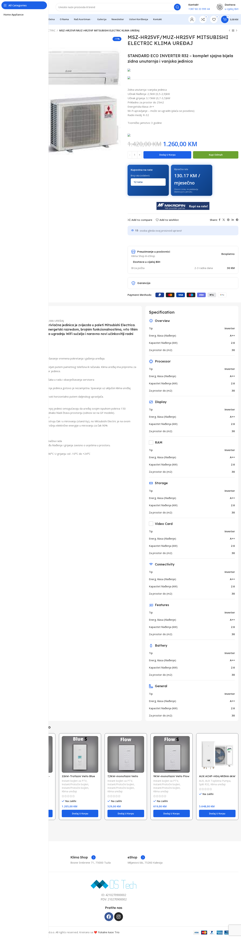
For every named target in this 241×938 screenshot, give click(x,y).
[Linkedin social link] (233, 219)
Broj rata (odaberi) (140, 175)
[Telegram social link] (237, 219)
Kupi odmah (216, 154)
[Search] (177, 7)
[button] (80, 813)
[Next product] (236, 30)
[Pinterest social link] (228, 219)
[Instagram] (118, 916)
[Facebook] (108, 916)
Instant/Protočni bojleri (75, 784)
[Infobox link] (83, 857)
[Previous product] (229, 30)
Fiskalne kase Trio (108, 932)
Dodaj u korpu (167, 154)
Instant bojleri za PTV (74, 780)
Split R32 (204, 784)
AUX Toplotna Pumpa (217, 780)
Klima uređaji (69, 791)
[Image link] (113, 884)
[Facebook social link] (219, 219)
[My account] (191, 19)
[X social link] (223, 219)
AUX (201, 780)
